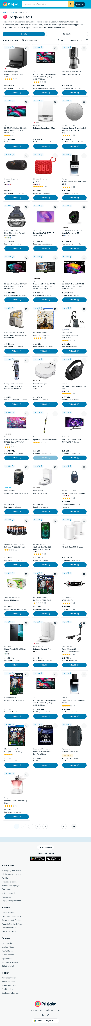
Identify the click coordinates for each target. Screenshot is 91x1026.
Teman (11, 12)
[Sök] (71, 4)
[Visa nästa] (74, 826)
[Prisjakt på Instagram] (47, 1015)
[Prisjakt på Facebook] (43, 1015)
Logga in (79, 4)
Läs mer (61, 27)
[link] (16, 70)
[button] (24, 34)
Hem (4, 12)
